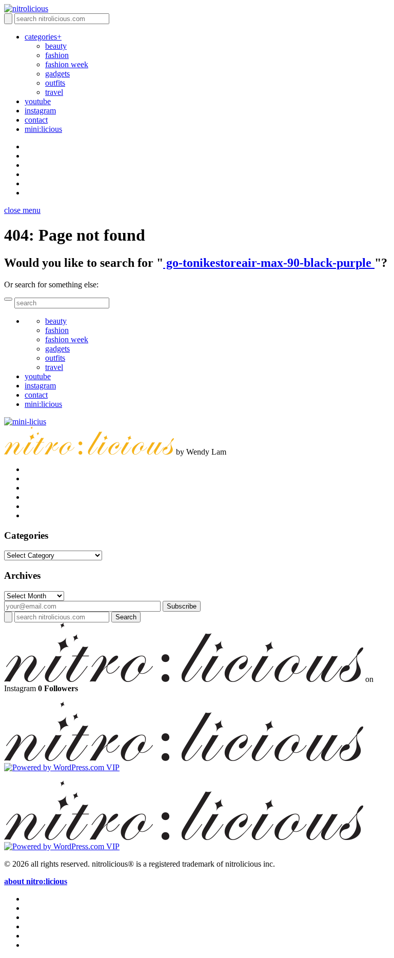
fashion (57, 55)
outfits (55, 83)
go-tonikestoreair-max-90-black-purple (269, 262)
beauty (56, 46)
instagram (40, 110)
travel (54, 92)
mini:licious (43, 129)
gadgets (57, 73)
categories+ (43, 36)
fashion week (66, 64)
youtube (38, 101)
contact (36, 119)
